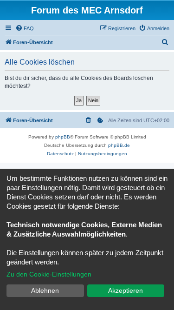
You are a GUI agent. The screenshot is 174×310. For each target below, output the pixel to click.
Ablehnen (45, 290)
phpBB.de (119, 145)
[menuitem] (24, 28)
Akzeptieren (125, 290)
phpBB (62, 136)
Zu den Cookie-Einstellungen (48, 274)
